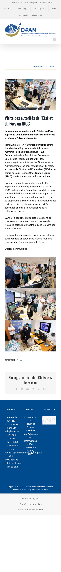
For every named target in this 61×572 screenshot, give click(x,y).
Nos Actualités (30, 434)
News (19, 360)
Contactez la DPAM (30, 419)
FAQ (30, 437)
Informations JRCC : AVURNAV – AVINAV (30, 446)
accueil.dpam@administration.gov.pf (36, 2)
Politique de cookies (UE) (30, 509)
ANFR (30, 454)
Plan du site (12, 466)
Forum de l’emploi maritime (30, 427)
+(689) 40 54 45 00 (12, 435)
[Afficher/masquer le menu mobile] (54, 39)
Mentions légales (30, 498)
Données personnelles (31, 504)
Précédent (38, 66)
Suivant (50, 66)
